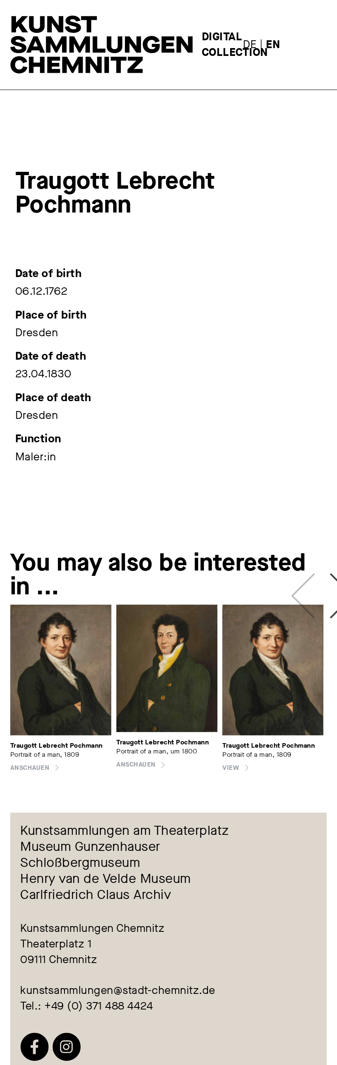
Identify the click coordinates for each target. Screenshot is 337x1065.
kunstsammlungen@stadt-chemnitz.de (117, 990)
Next (323, 587)
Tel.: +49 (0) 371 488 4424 (86, 1005)
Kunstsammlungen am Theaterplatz (124, 831)
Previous (305, 587)
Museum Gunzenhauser (90, 847)
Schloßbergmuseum (80, 863)
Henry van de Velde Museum (105, 879)
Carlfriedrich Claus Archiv (95, 895)
